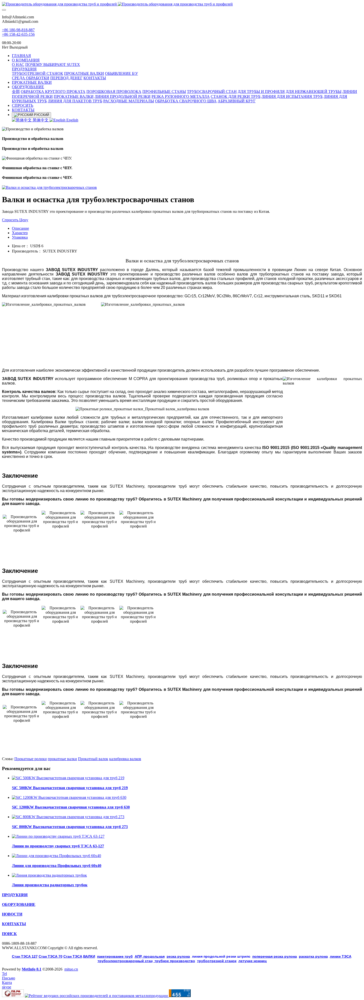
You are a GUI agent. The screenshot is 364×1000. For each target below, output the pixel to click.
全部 (16, 91)
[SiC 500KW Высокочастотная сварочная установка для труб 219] (68, 778)
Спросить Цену (15, 220)
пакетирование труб (115, 956)
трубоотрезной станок (216, 961)
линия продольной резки (221, 956)
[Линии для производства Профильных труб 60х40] (56, 856)
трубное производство (174, 961)
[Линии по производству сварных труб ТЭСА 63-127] (58, 836)
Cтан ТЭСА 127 (25, 956)
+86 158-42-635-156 (18, 34)
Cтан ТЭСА (72, 956)
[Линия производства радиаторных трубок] (49, 875)
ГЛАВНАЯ (21, 56)
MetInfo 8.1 (31, 969)
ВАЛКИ (89, 956)
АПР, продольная (150, 956)
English (71, 120)
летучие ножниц (252, 961)
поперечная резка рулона (274, 956)
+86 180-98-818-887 (18, 30)
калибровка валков (125, 759)
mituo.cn (71, 969)
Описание (20, 228)
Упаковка (20, 237)
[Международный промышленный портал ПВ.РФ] (13, 996)
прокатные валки (62, 759)
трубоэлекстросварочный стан (125, 961)
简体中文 (41, 120)
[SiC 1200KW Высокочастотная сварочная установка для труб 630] (69, 797)
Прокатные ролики (30, 759)
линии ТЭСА (340, 956)
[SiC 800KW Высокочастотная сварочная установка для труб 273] (68, 817)
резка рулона (178, 956)
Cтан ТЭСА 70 (50, 956)
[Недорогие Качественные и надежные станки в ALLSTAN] (182, 4)
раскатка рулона (313, 956)
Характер (20, 233)
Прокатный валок (93, 759)
